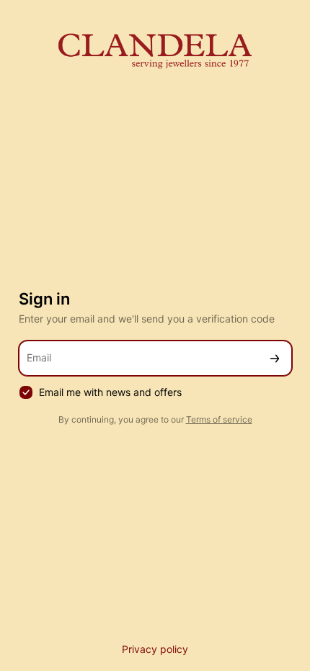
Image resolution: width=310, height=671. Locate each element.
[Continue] (274, 358)
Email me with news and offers (110, 392)
